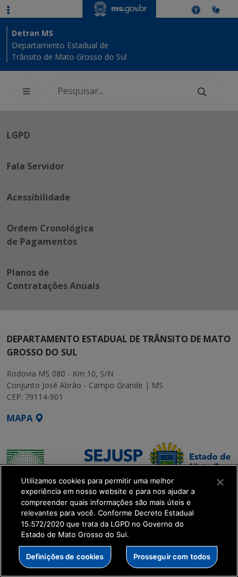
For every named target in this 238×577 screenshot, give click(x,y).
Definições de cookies (65, 556)
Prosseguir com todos (172, 556)
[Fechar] (220, 482)
